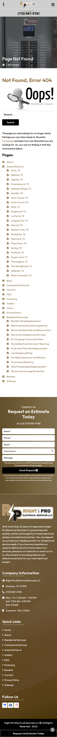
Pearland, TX (18, 238)
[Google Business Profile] (4, 705)
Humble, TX (17, 193)
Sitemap (11, 381)
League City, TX (19, 220)
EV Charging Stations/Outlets (27, 339)
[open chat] (51, 731)
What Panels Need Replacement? (29, 366)
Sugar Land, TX (19, 257)
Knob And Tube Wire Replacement (29, 348)
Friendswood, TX (20, 184)
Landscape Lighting (21, 352)
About (10, 162)
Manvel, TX (17, 225)
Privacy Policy (14, 312)
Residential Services (17, 317)
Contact (11, 289)
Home (10, 308)
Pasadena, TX (18, 234)
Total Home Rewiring (22, 362)
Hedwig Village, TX (21, 188)
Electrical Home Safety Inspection (29, 325)
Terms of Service (30, 465)
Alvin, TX (15, 170)
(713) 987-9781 (28, 13)
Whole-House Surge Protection (27, 371)
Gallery (11, 303)
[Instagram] (16, 705)
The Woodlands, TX (21, 266)
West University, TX (21, 275)
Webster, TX (17, 270)
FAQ (9, 294)
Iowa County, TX (19, 202)
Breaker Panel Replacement (26, 321)
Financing (12, 298)
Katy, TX (15, 206)
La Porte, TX (17, 216)
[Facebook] (10, 705)
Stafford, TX (17, 252)
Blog (9, 280)
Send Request (27, 470)
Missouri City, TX (19, 229)
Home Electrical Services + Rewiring (30, 343)
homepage (8, 140)
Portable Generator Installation (28, 357)
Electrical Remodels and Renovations (31, 330)
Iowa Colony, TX (19, 197)
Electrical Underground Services (28, 334)
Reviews (11, 376)
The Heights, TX (19, 261)
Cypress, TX (17, 179)
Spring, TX (16, 248)
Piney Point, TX (19, 243)
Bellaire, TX (17, 174)
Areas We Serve (15, 166)
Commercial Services (18, 285)
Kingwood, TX (18, 211)
